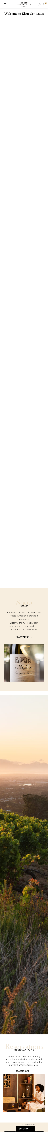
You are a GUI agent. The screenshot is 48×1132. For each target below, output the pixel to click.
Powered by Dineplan (29, 1124)
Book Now (23, 1129)
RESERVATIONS (24, 1049)
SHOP (24, 605)
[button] (5, 4)
